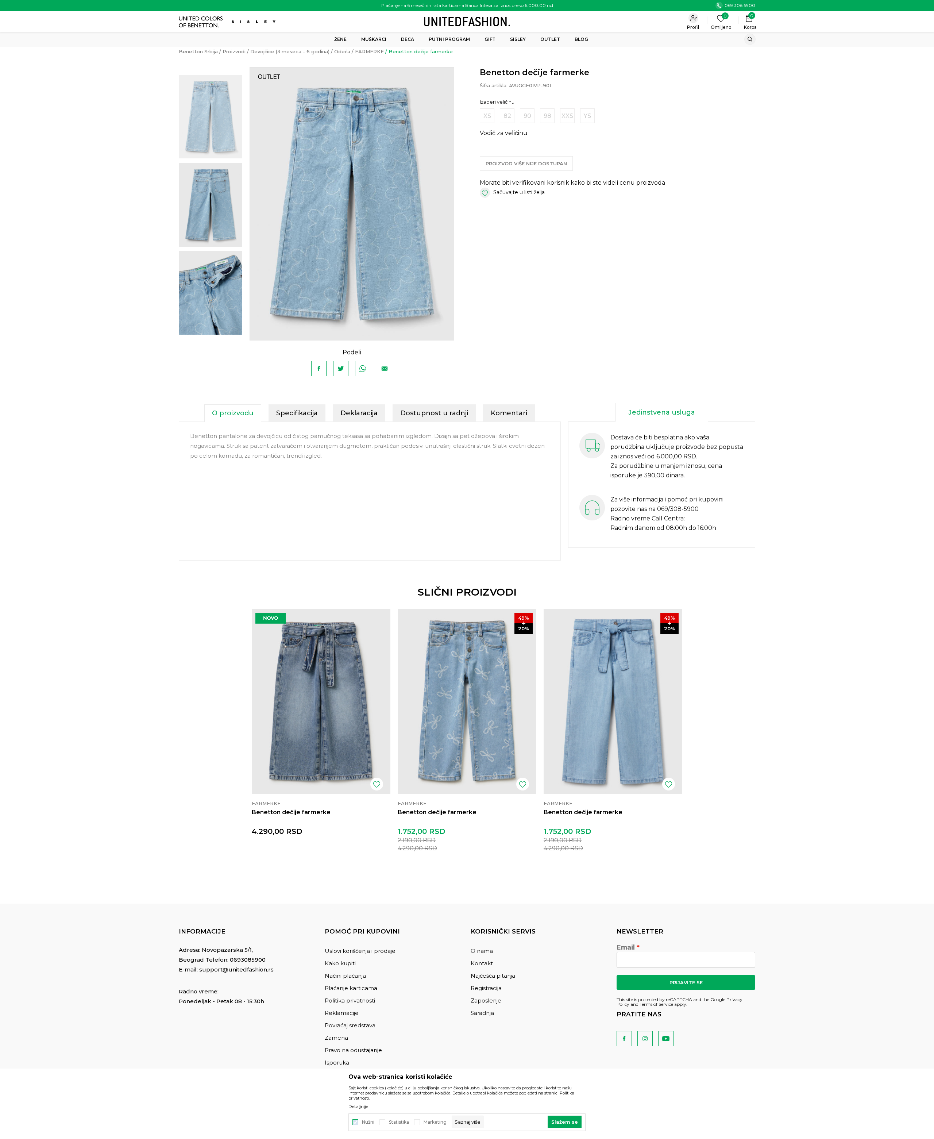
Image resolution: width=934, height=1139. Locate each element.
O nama (482, 950)
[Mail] (384, 368)
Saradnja (482, 1012)
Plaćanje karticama (351, 988)
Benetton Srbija (198, 51)
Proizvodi (234, 51)
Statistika (399, 1122)
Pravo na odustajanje (353, 1050)
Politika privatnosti (350, 1000)
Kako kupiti (340, 963)
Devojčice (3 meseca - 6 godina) (289, 51)
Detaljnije (358, 1106)
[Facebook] (319, 368)
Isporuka (337, 1062)
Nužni (368, 1122)
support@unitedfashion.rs (236, 969)
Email (626, 947)
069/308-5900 (678, 508)
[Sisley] (254, 21)
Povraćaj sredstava (350, 1025)
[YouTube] (666, 1038)
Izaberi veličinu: (498, 102)
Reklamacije (342, 1012)
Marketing (435, 1122)
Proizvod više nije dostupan (526, 163)
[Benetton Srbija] (467, 21)
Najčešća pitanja (493, 975)
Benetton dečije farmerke (291, 812)
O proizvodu (233, 413)
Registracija (486, 988)
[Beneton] (201, 21)
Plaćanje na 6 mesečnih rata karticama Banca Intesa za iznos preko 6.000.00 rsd (467, 5)
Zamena (336, 1037)
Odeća (342, 51)
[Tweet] (340, 368)
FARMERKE (369, 51)
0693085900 (248, 959)
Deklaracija (359, 413)
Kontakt (482, 963)
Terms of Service (656, 1004)
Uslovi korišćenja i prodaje (360, 950)
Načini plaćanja (345, 975)
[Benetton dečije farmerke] (321, 701)
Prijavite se (686, 982)
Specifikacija (297, 413)
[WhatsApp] (362, 368)
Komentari (509, 413)
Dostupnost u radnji (434, 413)
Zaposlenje (486, 1000)
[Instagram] (645, 1038)
